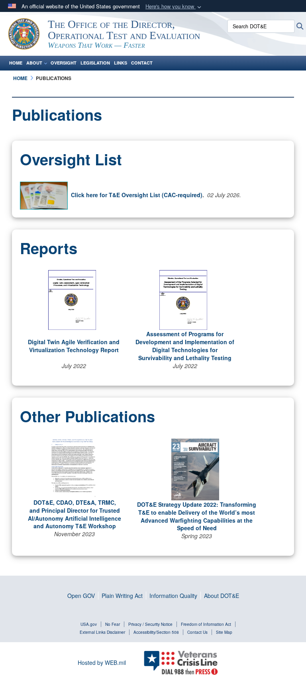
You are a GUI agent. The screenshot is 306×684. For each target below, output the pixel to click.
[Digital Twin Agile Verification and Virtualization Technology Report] (72, 299)
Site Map (224, 632)
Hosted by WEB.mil (102, 662)
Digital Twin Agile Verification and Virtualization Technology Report (74, 346)
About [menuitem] (34, 63)
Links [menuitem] (120, 63)
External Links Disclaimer (102, 632)
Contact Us (197, 632)
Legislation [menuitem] (95, 63)
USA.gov (88, 624)
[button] (174, 6)
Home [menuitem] (15, 63)
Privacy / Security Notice (150, 624)
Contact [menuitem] (142, 63)
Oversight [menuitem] (63, 63)
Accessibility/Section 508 (156, 632)
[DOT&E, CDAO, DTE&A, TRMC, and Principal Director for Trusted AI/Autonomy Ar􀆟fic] (73, 467)
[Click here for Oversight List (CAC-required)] (44, 195)
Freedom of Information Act (206, 624)
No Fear (112, 624)
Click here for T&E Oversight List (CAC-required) (136, 195)
